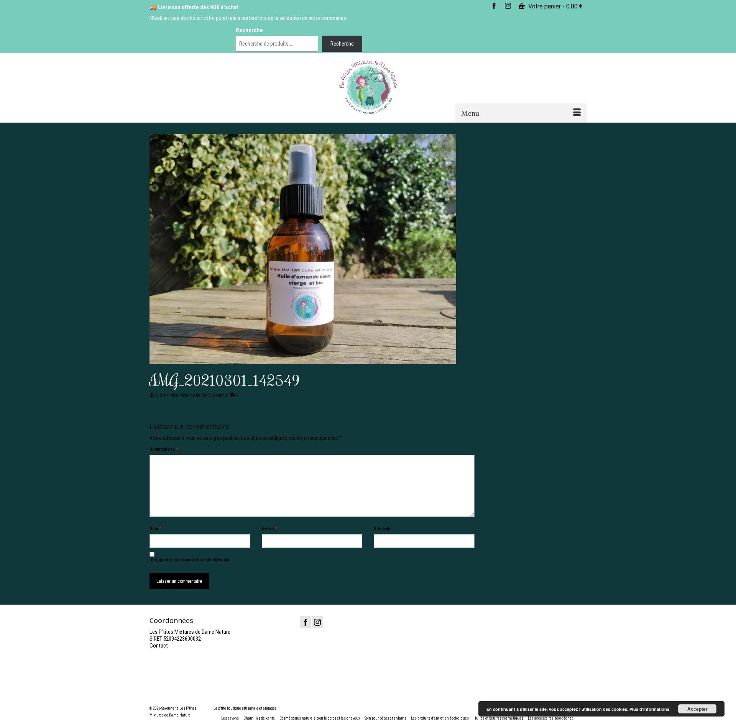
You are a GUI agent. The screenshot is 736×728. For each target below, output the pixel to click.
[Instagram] (317, 622)
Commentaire (164, 449)
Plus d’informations (649, 709)
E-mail (269, 528)
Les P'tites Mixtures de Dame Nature (192, 395)
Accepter (697, 708)
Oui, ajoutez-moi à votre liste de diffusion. (190, 559)
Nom (155, 528)
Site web (382, 528)
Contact (159, 645)
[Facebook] (305, 622)
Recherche (249, 30)
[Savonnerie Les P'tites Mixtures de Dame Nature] (368, 87)
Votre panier (555, 6)
